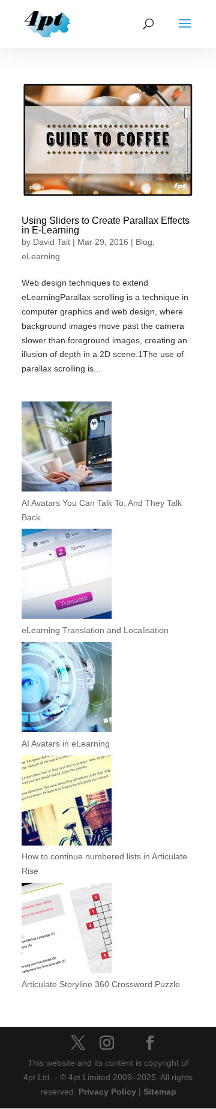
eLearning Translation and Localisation (95, 630)
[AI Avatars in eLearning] (67, 689)
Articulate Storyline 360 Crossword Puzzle (101, 984)
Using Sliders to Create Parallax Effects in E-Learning (106, 225)
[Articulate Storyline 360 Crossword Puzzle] (67, 930)
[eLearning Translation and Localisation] (67, 576)
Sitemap (159, 1091)
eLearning (41, 256)
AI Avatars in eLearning (66, 743)
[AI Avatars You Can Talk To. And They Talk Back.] (67, 448)
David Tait (51, 242)
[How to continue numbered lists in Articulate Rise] (67, 803)
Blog (144, 242)
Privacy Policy (107, 1091)
